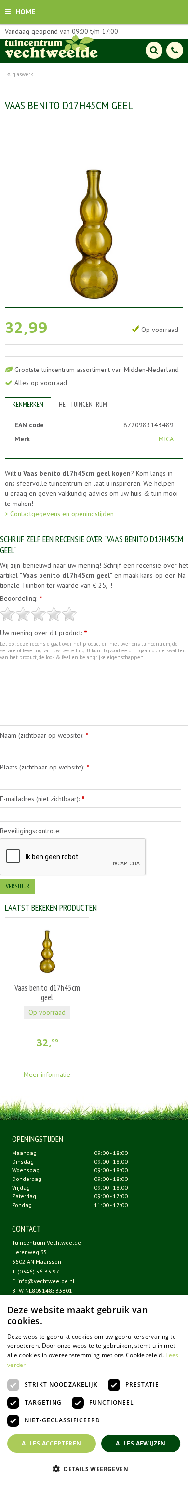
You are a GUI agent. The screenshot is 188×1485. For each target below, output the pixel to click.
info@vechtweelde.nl (46, 1281)
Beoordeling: (21, 598)
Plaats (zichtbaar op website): (45, 767)
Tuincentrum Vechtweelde (46, 1242)
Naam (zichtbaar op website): (44, 735)
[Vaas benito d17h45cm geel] (94, 218)
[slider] (38, 614)
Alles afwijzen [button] (141, 1443)
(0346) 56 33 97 (38, 1271)
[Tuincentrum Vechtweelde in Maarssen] (51, 46)
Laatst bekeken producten (51, 907)
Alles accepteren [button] (51, 1443)
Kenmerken (28, 404)
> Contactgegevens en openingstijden (59, 513)
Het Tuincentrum (83, 404)
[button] (94, 1468)
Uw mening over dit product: (43, 632)
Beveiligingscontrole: (30, 830)
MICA (166, 439)
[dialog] (94, 1390)
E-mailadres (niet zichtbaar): (42, 799)
